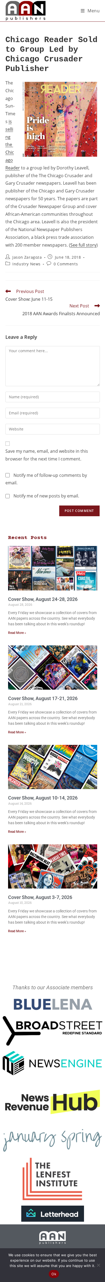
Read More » (17, 633)
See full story (83, 245)
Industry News (26, 263)
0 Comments (66, 263)
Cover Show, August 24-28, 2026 (43, 599)
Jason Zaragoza (27, 257)
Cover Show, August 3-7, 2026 (40, 897)
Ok (53, 1274)
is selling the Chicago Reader (12, 144)
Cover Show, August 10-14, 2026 (43, 798)
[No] (98, 1265)
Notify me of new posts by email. (46, 496)
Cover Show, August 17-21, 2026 (43, 698)
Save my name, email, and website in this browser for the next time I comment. (46, 455)
